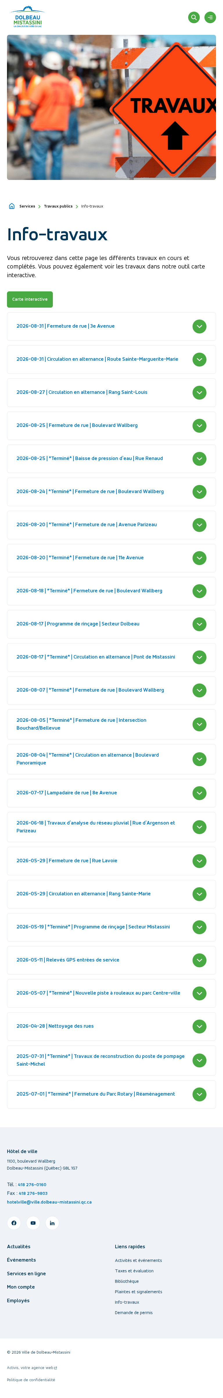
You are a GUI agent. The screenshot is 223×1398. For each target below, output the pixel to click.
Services (27, 206)
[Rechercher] (194, 17)
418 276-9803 (33, 1193)
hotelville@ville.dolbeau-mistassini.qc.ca (49, 1202)
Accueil (12, 206)
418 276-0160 (32, 1185)
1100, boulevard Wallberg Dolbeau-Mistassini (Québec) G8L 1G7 (42, 1165)
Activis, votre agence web (32, 1368)
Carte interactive (30, 299)
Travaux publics (58, 206)
